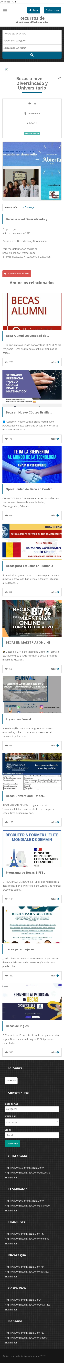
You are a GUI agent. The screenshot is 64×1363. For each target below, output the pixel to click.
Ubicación (10, 1115)
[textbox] (16, 40)
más (53, 362)
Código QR (29, 207)
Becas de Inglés (17, 1026)
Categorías (11, 1103)
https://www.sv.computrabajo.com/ (24, 1200)
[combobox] (32, 40)
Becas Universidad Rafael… (25, 796)
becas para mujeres (20, 949)
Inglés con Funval (18, 719)
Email (8, 1129)
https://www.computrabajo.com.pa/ (24, 1332)
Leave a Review (32, 133)
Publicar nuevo (53, 10)
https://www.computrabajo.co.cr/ (23, 1299)
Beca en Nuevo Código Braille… (29, 412)
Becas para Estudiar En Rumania (29, 566)
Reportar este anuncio (18, 273)
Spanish (10, 1080)
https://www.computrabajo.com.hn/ (24, 1233)
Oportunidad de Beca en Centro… (30, 489)
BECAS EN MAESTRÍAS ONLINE (28, 642)
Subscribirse (12, 1143)
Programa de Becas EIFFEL (25, 872)
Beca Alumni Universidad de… (27, 336)
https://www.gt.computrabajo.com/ (24, 1167)
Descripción (11, 207)
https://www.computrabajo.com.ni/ (24, 1266)
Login (35, 10)
